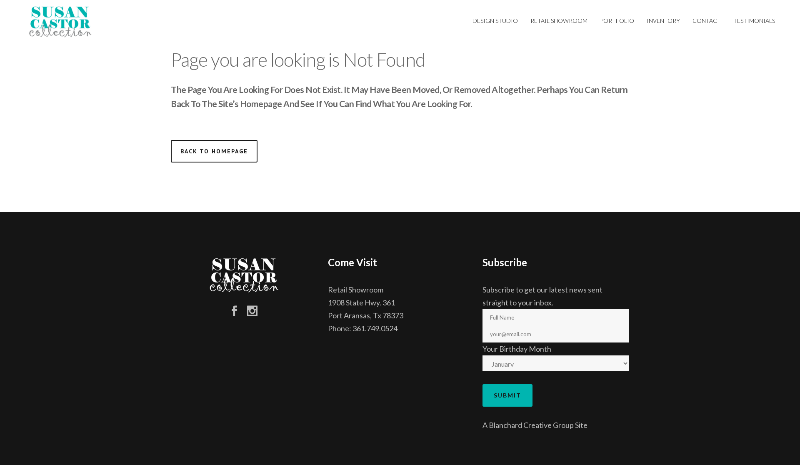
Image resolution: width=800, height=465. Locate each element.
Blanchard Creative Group (531, 425)
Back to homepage (214, 151)
